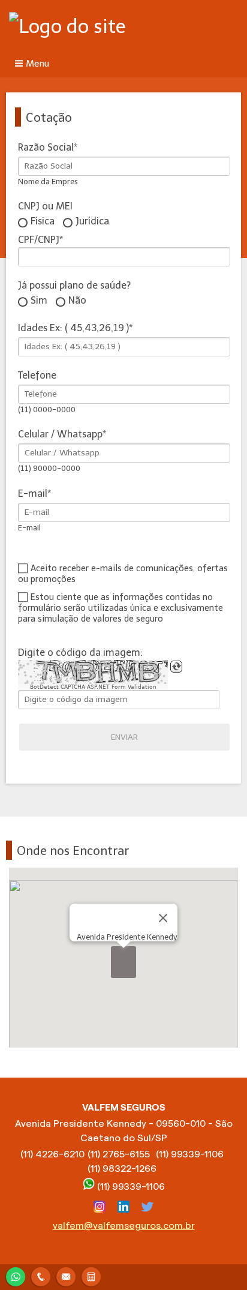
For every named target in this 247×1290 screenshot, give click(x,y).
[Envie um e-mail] (66, 1275)
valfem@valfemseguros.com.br (124, 1225)
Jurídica (92, 221)
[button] (123, 962)
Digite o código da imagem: (80, 652)
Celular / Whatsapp (60, 434)
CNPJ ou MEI (45, 206)
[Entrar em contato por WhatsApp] (15, 1275)
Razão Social (46, 147)
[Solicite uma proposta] (91, 1275)
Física (43, 221)
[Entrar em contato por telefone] (40, 1276)
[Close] (163, 918)
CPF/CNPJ (38, 239)
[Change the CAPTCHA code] (176, 667)
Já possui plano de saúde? (74, 285)
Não (77, 300)
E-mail (32, 493)
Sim (39, 300)
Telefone (37, 375)
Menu (37, 63)
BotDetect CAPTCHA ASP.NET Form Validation (93, 687)
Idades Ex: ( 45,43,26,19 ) (73, 328)
